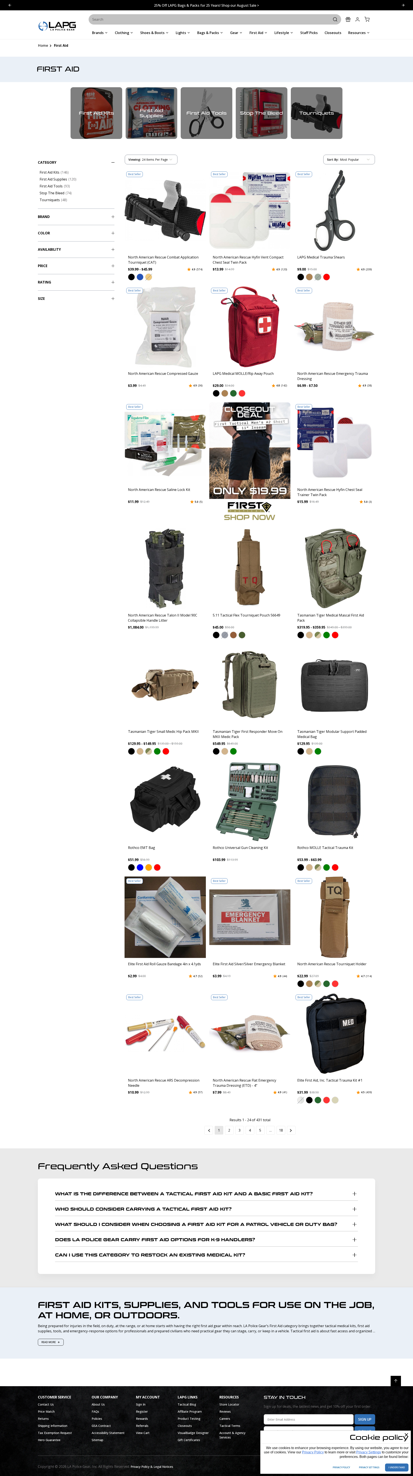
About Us (98, 1404)
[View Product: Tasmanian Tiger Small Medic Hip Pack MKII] (165, 685)
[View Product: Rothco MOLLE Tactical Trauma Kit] (334, 801)
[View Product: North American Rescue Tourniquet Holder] (334, 917)
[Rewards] (348, 19)
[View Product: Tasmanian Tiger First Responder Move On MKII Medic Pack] (250, 685)
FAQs (95, 1411)
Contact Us (46, 1404)
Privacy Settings (368, 1452)
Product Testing (189, 1419)
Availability (49, 249)
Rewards (142, 1419)
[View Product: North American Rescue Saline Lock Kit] (165, 443)
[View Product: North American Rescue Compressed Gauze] (165, 326)
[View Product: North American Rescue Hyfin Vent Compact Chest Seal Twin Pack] (250, 210)
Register (142, 1411)
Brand (44, 216)
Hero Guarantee (49, 1440)
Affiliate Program (190, 1411)
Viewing (134, 159)
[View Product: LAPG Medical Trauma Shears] (334, 210)
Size (41, 298)
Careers (224, 1419)
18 (281, 1130)
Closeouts (185, 1426)
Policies (97, 1419)
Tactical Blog (187, 1404)
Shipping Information (52, 1426)
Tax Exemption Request (55, 1433)
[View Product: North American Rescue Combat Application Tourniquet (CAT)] (165, 210)
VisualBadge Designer (193, 1433)
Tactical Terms (229, 1426)
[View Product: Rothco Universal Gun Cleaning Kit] (250, 801)
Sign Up (364, 1419)
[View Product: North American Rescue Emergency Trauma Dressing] (334, 326)
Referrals (142, 1426)
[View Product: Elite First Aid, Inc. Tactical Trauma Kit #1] (334, 1033)
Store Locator (229, 1404)
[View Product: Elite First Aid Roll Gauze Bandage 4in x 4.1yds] (165, 917)
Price (42, 265)
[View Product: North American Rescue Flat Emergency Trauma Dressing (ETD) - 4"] (250, 1033)
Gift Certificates (189, 1440)
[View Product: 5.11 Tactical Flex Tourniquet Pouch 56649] (250, 568)
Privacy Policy (313, 1452)
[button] (131, 277)
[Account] (357, 19)
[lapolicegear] (57, 26)
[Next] (291, 1130)
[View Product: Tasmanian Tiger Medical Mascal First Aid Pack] (334, 568)
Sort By (333, 160)
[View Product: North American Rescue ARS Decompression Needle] (165, 1033)
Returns (43, 1419)
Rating (44, 282)
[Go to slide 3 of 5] (10, 5)
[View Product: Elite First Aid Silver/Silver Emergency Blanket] (250, 917)
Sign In (140, 1404)
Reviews (225, 1411)
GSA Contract (101, 1426)
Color (44, 233)
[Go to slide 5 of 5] (403, 5)
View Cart (142, 1433)
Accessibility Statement (108, 1433)
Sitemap (97, 1440)
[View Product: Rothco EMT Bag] (165, 801)
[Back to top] (396, 1381)
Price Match (46, 1411)
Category (47, 162)
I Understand (396, 1467)
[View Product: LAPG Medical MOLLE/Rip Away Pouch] (250, 326)
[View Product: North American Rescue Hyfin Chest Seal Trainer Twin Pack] (334, 443)
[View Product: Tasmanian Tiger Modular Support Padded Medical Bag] (334, 685)
